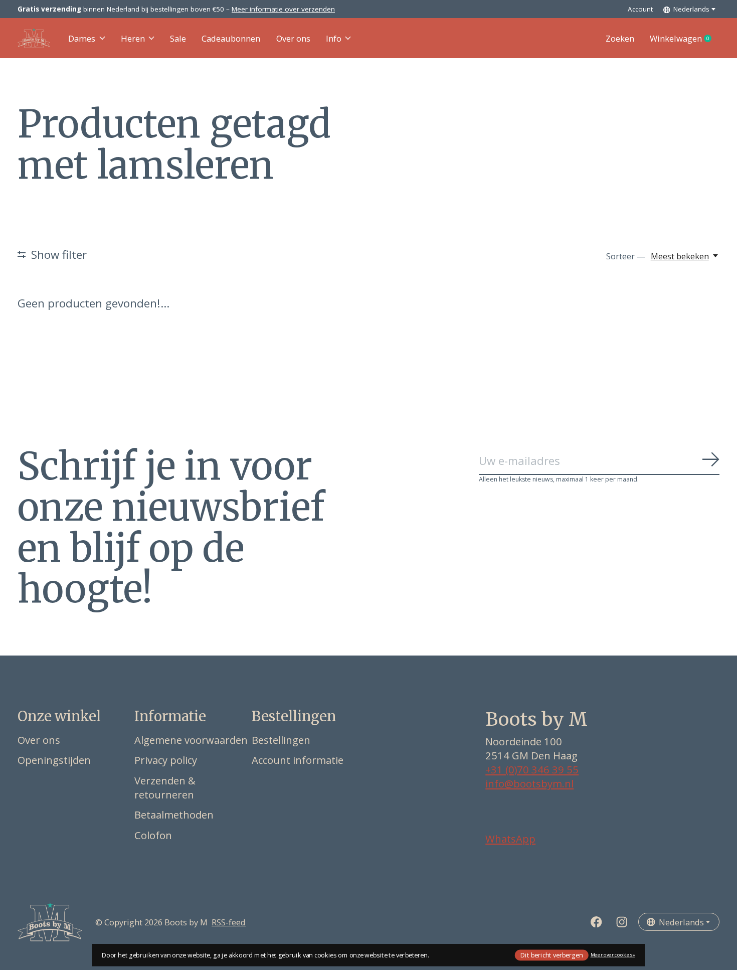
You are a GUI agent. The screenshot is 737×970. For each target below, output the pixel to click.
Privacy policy (165, 760)
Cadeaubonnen (231, 38)
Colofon (153, 835)
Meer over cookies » (613, 954)
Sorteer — (625, 256)
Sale (178, 38)
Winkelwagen (684, 39)
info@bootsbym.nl (529, 783)
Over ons (293, 38)
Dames (81, 38)
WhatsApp (510, 839)
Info (333, 38)
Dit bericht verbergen (551, 954)
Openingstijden (54, 760)
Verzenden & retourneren (165, 787)
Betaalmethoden (174, 814)
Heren (133, 38)
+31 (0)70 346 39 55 (532, 769)
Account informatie (297, 760)
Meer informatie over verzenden (283, 9)
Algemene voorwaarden (191, 740)
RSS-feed (229, 922)
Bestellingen (281, 740)
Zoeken (620, 38)
